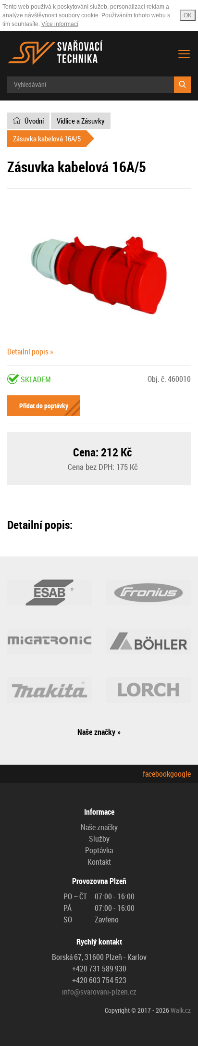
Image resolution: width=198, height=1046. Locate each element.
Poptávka (99, 850)
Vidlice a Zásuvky (81, 121)
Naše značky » (99, 732)
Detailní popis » (30, 351)
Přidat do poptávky (43, 405)
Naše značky (99, 827)
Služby (99, 838)
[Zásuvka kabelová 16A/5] (99, 275)
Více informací (59, 24)
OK (188, 15)
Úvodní (34, 121)
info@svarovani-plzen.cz (99, 991)
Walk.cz (181, 1010)
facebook (156, 774)
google (180, 774)
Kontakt (99, 862)
